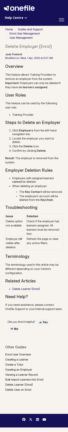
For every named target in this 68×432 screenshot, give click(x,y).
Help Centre (14, 18)
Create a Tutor (14, 364)
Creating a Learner (16, 359)
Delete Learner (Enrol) (26, 289)
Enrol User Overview (18, 354)
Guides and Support (30, 29)
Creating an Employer (18, 369)
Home (9, 29)
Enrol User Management (24, 33)
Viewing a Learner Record (21, 374)
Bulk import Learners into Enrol (24, 379)
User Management (21, 37)
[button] (61, 19)
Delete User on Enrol (18, 389)
